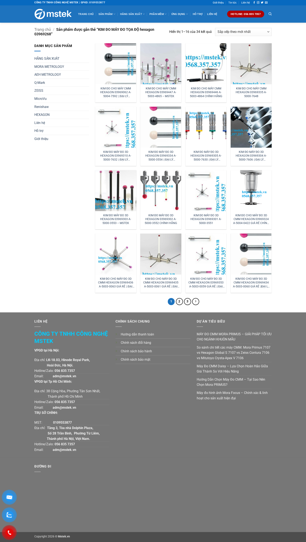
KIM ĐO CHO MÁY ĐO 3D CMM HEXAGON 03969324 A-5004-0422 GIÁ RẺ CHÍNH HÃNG (251, 219)
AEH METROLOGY (47, 75)
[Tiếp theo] (195, 301)
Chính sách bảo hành (136, 351)
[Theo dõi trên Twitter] (262, 2)
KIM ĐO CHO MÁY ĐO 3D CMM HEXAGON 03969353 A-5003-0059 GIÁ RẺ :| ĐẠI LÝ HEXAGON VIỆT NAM (206, 282)
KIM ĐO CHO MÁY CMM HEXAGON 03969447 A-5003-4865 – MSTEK (160, 92)
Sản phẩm (105, 14)
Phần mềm (156, 14)
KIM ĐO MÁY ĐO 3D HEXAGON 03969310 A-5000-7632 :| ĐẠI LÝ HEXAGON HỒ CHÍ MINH (116, 156)
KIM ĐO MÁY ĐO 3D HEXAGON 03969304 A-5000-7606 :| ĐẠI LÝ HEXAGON (251, 156)
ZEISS (38, 91)
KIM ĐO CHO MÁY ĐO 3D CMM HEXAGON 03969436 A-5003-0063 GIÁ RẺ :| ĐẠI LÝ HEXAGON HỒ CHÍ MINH (115, 282)
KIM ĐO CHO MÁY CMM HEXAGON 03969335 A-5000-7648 (251, 92)
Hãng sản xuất (131, 14)
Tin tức (232, 2)
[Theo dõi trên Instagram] (258, 2)
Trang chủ (86, 14)
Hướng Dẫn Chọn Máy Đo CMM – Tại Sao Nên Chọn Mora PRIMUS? (231, 382)
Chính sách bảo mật (135, 359)
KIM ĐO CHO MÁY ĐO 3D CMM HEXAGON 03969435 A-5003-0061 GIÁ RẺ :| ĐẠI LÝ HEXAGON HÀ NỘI (160, 282)
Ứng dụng (178, 14)
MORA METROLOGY (49, 67)
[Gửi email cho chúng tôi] (266, 2)
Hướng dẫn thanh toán (137, 334)
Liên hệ (245, 2)
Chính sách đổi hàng (136, 343)
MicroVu (40, 99)
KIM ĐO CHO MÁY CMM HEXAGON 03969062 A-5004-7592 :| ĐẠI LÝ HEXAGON (115, 92)
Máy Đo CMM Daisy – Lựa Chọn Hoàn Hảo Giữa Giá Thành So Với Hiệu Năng (232, 369)
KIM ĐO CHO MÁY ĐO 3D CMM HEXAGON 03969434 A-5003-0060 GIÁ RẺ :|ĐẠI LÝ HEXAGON (251, 282)
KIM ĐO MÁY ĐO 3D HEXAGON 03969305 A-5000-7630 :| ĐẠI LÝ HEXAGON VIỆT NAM (205, 156)
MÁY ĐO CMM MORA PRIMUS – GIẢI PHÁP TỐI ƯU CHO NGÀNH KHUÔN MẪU (234, 337)
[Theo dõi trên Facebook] (254, 2)
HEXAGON (42, 115)
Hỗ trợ (198, 14)
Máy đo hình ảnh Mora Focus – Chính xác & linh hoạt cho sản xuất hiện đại (232, 395)
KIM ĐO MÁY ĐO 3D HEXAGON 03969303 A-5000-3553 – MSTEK (115, 219)
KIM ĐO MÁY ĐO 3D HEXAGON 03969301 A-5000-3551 (205, 219)
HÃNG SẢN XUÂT (47, 59)
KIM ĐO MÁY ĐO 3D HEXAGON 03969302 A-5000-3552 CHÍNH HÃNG (161, 219)
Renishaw (41, 107)
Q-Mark (39, 83)
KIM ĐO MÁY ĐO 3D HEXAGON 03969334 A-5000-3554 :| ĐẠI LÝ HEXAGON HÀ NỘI (160, 156)
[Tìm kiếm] (270, 14)
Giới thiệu (218, 2)
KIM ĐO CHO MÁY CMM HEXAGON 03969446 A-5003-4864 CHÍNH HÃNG (206, 92)
